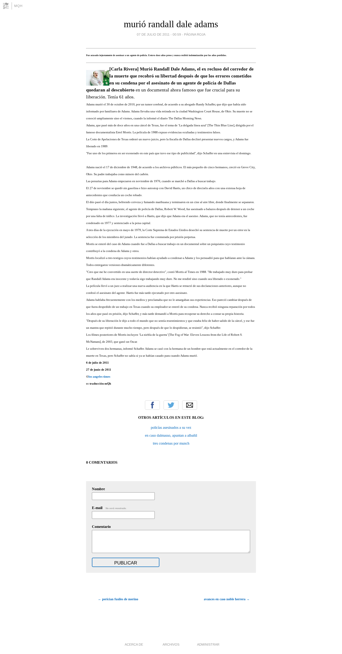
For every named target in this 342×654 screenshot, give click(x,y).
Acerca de (134, 644)
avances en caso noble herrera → (227, 599)
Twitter (171, 405)
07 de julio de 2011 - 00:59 (159, 34)
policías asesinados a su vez (171, 427)
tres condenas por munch (171, 443)
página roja (194, 34)
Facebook (152, 405)
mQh (18, 6)
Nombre (98, 489)
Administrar (208, 644)
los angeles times (99, 376)
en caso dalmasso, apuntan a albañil (171, 435)
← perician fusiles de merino (118, 599)
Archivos (171, 644)
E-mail (109, 508)
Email (189, 405)
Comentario (101, 527)
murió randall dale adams (171, 24)
